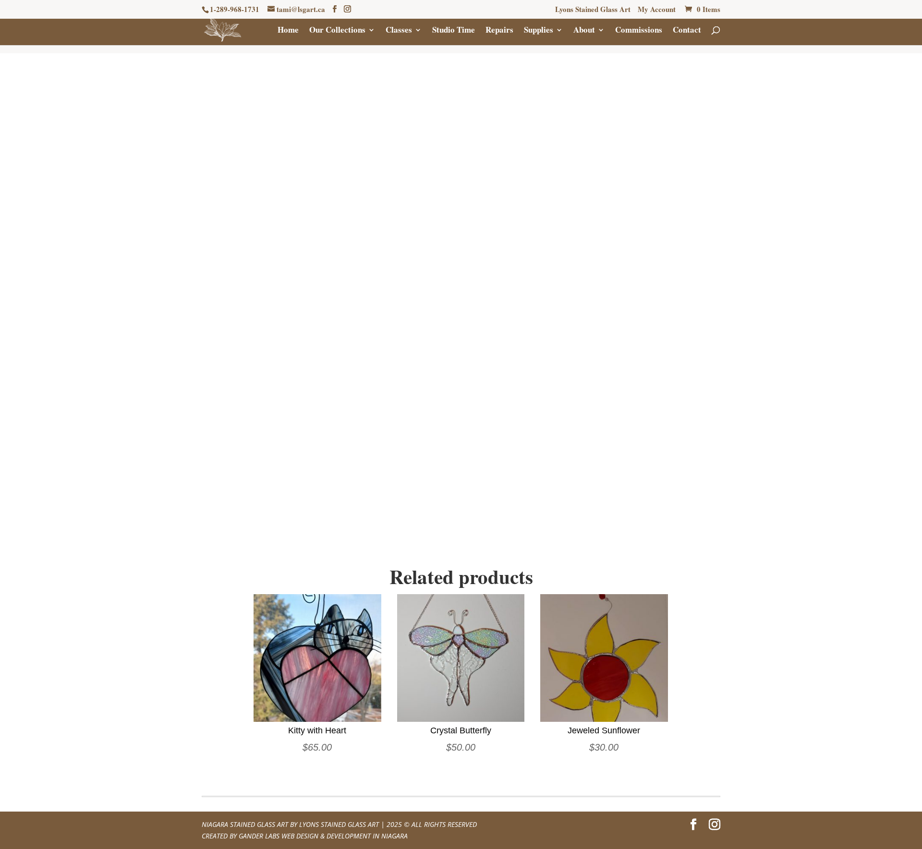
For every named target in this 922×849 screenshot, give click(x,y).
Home (288, 31)
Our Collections (337, 31)
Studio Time (453, 31)
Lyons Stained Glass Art (593, 10)
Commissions (638, 31)
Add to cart (590, 248)
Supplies (538, 31)
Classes (399, 31)
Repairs (499, 31)
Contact (687, 31)
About (584, 31)
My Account (657, 10)
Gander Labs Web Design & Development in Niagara (323, 835)
